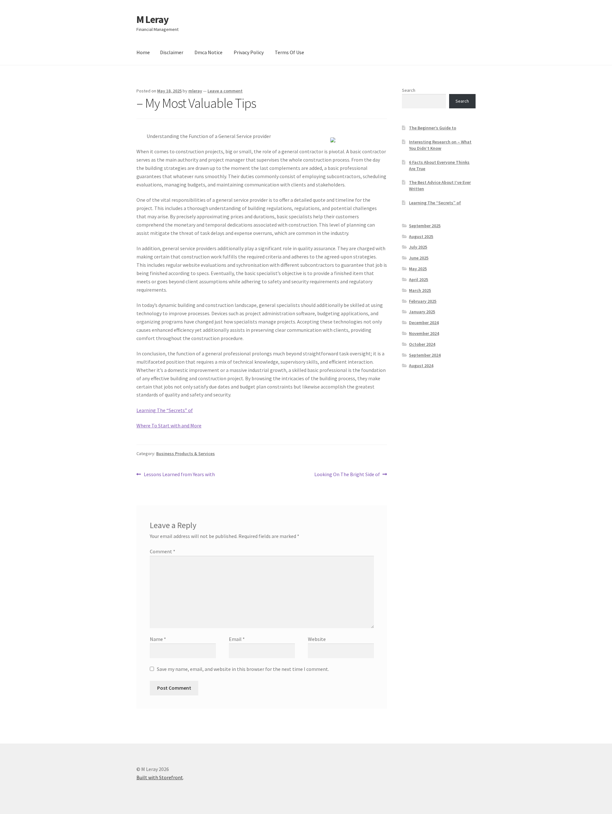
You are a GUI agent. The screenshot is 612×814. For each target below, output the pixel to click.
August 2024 (421, 365)
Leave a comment (225, 91)
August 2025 (421, 236)
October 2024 (422, 344)
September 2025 (425, 226)
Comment (162, 551)
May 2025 (418, 269)
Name (158, 639)
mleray (195, 91)
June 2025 (418, 258)
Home (143, 52)
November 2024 (424, 333)
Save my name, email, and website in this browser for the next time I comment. (243, 669)
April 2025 (418, 279)
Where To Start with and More (168, 425)
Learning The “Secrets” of (164, 410)
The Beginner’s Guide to (432, 128)
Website (317, 639)
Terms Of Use (289, 52)
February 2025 (422, 301)
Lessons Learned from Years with (179, 475)
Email (237, 639)
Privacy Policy (249, 52)
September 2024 (425, 355)
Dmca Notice (208, 52)
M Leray (152, 19)
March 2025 (420, 290)
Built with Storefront (159, 777)
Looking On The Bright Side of (347, 475)
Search (408, 90)
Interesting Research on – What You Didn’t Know (440, 145)
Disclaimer (171, 52)
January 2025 (422, 312)
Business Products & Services (185, 453)
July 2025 (418, 247)
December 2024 (424, 322)
